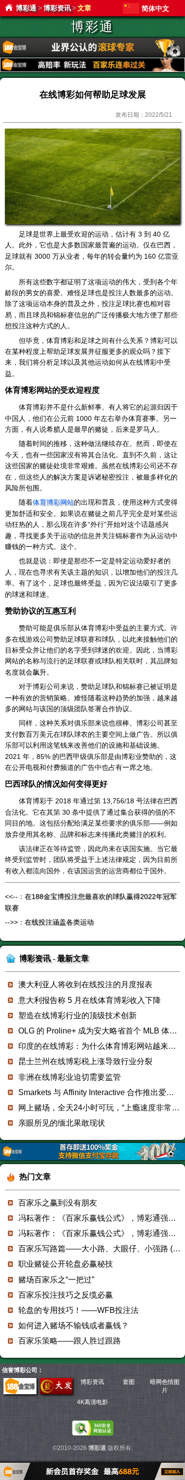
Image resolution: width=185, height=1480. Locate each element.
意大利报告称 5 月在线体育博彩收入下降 (89, 1000)
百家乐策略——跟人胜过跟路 (69, 1341)
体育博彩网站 (53, 502)
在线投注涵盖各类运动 (59, 922)
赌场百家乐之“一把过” (56, 1279)
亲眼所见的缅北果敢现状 (61, 1123)
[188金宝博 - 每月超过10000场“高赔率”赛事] (92, 55)
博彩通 (26, 8)
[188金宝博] (19, 1392)
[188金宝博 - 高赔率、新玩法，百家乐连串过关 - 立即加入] (92, 70)
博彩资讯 (57, 8)
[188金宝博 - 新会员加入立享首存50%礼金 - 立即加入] (92, 1158)
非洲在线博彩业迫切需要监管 (69, 1077)
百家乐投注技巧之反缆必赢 (65, 1295)
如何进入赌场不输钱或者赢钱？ (73, 1325)
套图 (129, 1381)
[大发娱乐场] (56, 1392)
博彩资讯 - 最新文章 (54, 958)
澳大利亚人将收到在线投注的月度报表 (85, 984)
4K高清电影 (92, 1402)
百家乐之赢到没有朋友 (57, 1203)
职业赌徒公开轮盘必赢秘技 (65, 1264)
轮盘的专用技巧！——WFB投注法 (78, 1310)
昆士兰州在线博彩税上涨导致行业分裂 (85, 1061)
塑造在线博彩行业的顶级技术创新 (77, 1015)
